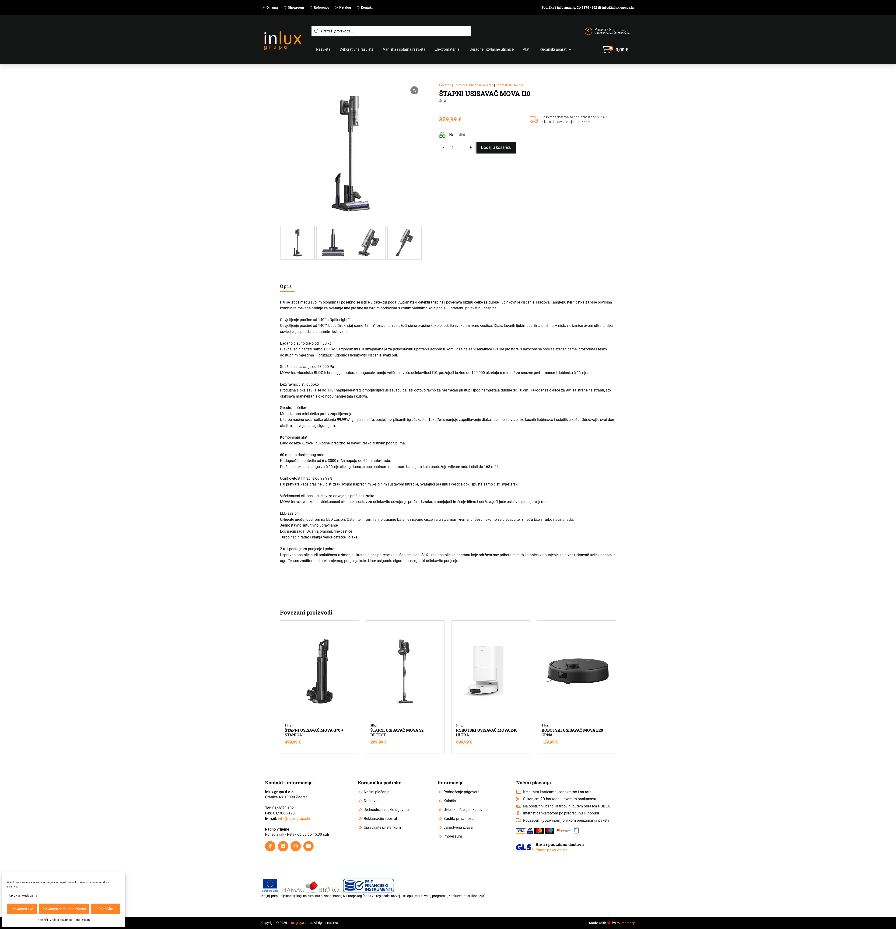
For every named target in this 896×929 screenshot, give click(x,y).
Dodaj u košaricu (496, 147)
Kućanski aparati (481, 85)
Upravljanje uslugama (23, 895)
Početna (445, 85)
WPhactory (626, 923)
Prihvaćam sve (21, 909)
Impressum (83, 920)
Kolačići (43, 920)
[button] (615, 49)
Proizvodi (460, 85)
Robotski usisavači (509, 85)
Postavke (105, 909)
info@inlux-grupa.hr (618, 7)
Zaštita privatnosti (61, 920)
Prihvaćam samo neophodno (64, 909)
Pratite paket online (551, 850)
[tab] (287, 286)
